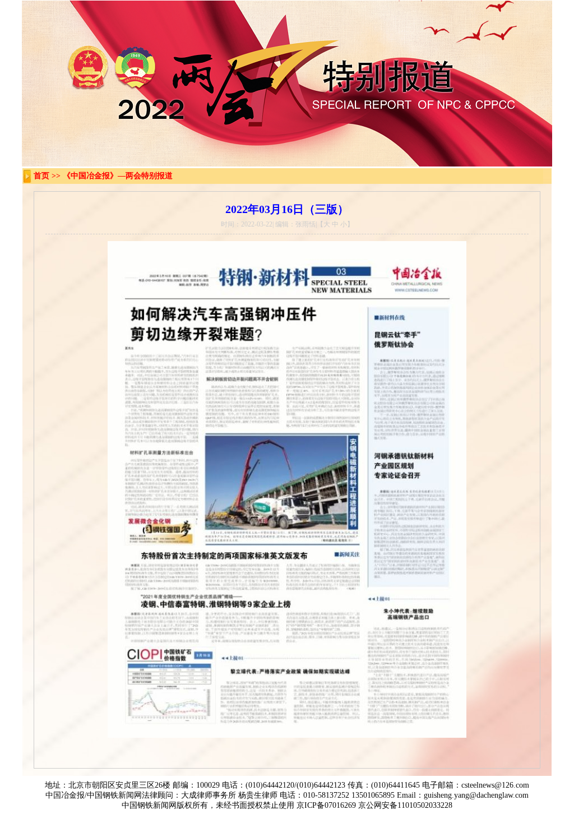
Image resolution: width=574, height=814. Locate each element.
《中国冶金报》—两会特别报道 (118, 176)
